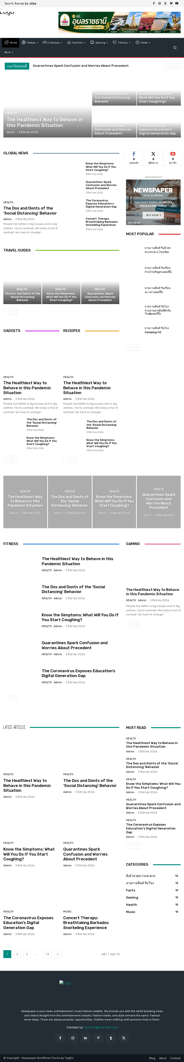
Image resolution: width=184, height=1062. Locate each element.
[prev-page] (6, 312)
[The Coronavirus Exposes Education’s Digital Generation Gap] (159, 122)
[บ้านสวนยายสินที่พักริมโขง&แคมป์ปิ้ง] (134, 310)
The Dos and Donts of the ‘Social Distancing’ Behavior (30, 210)
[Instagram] (159, 3)
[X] (165, 3)
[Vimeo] (171, 3)
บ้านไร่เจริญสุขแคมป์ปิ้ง (158, 272)
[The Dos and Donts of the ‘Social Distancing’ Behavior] (114, 90)
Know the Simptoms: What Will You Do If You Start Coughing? (101, 166)
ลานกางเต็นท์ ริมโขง (157, 306)
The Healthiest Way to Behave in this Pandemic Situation (27, 387)
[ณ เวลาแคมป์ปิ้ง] (134, 290)
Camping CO (153, 332)
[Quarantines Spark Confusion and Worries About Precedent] (114, 122)
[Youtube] (177, 3)
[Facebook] (154, 3)
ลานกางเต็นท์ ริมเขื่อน (158, 268)
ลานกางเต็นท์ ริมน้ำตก (158, 248)
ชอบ (134, 153)
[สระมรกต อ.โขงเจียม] (134, 250)
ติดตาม (153, 153)
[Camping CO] (134, 330)
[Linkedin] (85, 1038)
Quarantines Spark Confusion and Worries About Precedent (81, 65)
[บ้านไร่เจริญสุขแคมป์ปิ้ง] (134, 270)
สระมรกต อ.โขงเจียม (157, 252)
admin (7, 219)
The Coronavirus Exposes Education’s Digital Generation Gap (101, 203)
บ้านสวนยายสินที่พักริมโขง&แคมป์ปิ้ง (158, 312)
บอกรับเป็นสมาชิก (173, 154)
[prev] (169, 66)
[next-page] (14, 312)
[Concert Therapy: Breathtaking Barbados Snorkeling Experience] (73, 223)
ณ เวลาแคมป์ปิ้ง (154, 292)
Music (67, 911)
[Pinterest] (98, 1038)
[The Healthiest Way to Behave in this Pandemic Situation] (47, 106)
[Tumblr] (111, 1038)
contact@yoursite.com (101, 1027)
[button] (175, 47)
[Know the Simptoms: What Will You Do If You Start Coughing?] (159, 90)
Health (12, 113)
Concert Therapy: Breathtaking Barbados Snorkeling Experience (102, 222)
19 (47, 954)
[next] (176, 66)
